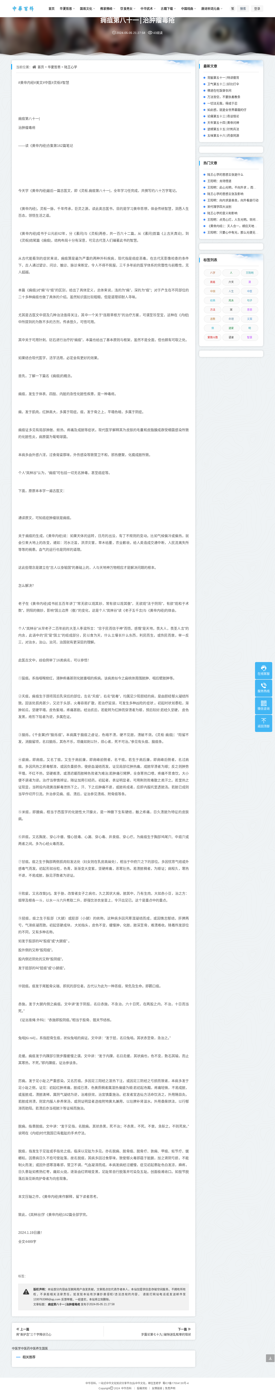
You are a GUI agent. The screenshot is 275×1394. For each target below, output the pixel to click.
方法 (212, 310)
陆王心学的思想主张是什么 (225, 174)
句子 (249, 300)
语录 (231, 337)
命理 (231, 319)
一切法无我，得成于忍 (222, 103)
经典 (212, 300)
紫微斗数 (213, 337)
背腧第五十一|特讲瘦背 (223, 77)
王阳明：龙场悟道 (219, 181)
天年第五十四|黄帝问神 (223, 122)
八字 (212, 273)
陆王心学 (70, 67)
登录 (257, 8)
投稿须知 (142, 1388)
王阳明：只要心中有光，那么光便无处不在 (235, 232)
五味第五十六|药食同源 (223, 135)
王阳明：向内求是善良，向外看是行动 (232, 200)
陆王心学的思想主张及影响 (225, 194)
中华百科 (126, 1388)
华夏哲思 (54, 67)
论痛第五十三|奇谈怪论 (223, 116)
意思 (249, 310)
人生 (231, 291)
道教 (212, 319)
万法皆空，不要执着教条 (223, 97)
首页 (41, 67)
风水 (231, 300)
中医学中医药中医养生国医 (30, 1348)
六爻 (231, 282)
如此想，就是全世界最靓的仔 (226, 110)
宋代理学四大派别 (219, 207)
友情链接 (157, 1388)
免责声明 (170, 1388)
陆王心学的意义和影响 (222, 213)
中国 (212, 291)
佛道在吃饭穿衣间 (219, 90)
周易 (212, 282)
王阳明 (250, 273)
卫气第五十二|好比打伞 (223, 84)
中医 (249, 291)
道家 (231, 328)
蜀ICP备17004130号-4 (176, 1383)
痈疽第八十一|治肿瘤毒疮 (137, 19)
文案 (249, 319)
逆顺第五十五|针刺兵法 (223, 129)
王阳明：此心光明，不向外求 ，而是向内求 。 (238, 187)
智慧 (249, 337)
